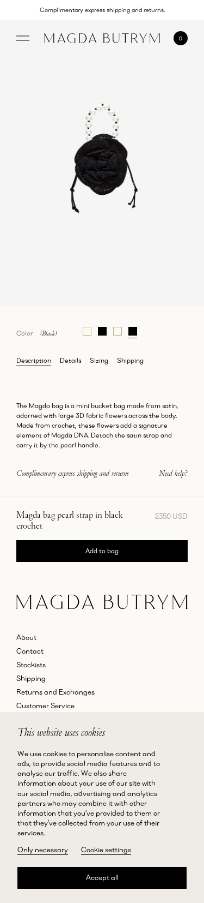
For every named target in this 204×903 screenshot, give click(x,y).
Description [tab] (33, 360)
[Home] (102, 38)
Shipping (31, 678)
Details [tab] (70, 360)
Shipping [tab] (130, 360)
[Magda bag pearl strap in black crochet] (132, 330)
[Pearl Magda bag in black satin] (102, 330)
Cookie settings (106, 849)
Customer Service (45, 705)
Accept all (102, 877)
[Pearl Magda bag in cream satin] (117, 330)
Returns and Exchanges (55, 691)
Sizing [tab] (99, 360)
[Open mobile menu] (22, 38)
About (26, 637)
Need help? (173, 473)
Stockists (31, 664)
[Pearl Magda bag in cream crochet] (87, 330)
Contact (30, 651)
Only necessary (42, 849)
